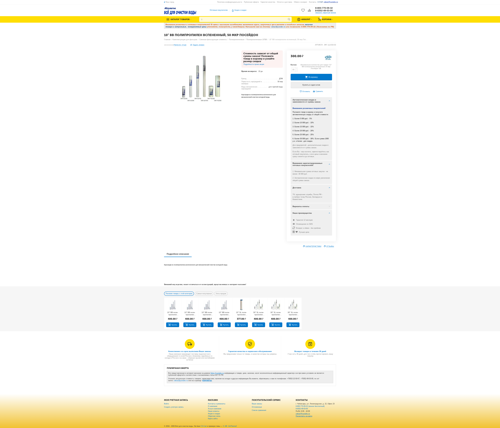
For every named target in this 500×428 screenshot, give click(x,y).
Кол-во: (294, 65)
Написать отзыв (180, 45)
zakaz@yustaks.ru (181, 381)
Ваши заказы (257, 404)
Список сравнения (259, 410)
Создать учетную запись (174, 407)
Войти (166, 404)
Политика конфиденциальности (229, 2)
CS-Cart (204, 426)
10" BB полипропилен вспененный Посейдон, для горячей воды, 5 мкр (172, 313)
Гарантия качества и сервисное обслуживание (250, 351)
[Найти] (289, 19)
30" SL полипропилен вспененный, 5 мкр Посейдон (276, 313)
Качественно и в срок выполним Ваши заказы (189, 351)
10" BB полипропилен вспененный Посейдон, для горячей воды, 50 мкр (224, 313)
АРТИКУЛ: (319, 45)
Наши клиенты (213, 411)
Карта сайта (212, 419)
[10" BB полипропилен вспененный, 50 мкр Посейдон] (201, 79)
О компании (212, 406)
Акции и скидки (240, 10)
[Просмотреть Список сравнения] (309, 12)
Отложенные (257, 407)
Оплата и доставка (284, 2)
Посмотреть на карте (304, 416)
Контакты (312, 2)
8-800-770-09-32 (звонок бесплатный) (310, 406)
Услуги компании (214, 409)
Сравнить (319, 91)
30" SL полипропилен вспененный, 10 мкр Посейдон (293, 313)
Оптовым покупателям (219, 10)
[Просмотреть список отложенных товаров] (303, 12)
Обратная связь (214, 416)
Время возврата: (249, 71)
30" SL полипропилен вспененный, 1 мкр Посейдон (258, 313)
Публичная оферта (251, 2)
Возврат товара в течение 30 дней (310, 351)
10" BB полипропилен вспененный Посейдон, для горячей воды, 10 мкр (189, 313)
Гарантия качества (268, 2)
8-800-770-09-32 (324, 8)
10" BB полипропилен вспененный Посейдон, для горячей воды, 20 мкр (207, 313)
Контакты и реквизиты (216, 404)
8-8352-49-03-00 (324, 10)
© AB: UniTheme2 (230, 426)
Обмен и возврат (300, 2)
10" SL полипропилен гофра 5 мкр (241, 313)
